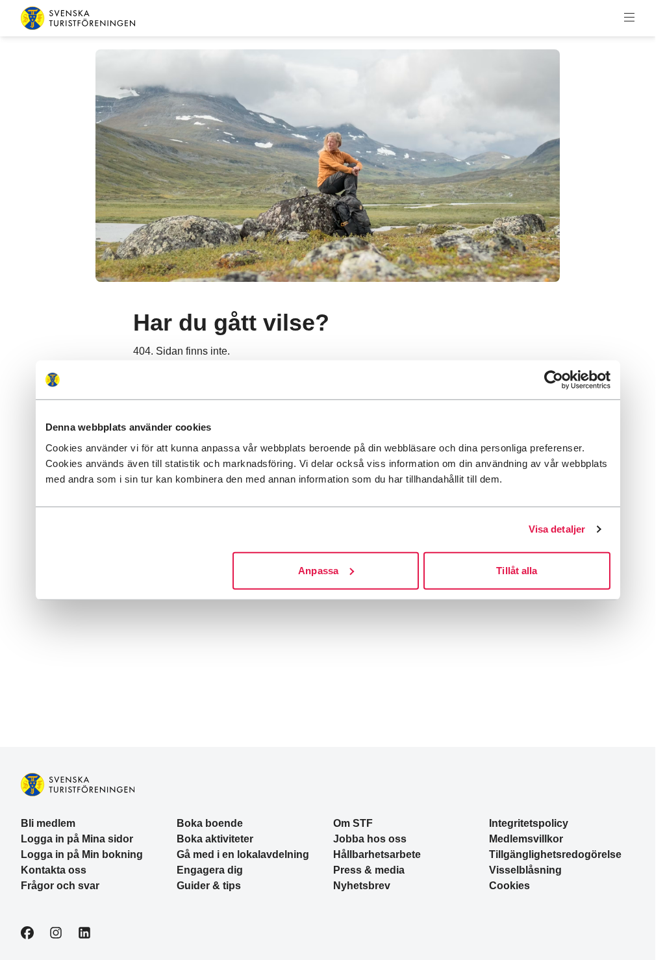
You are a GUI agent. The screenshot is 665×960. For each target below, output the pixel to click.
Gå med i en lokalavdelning (243, 854)
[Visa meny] (629, 18)
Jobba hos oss (370, 838)
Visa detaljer (557, 529)
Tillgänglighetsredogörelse (555, 854)
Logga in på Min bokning (82, 854)
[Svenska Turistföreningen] (78, 18)
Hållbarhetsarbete (377, 854)
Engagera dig (210, 870)
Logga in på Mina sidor (77, 838)
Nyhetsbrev (361, 885)
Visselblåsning (525, 870)
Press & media (369, 870)
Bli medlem (48, 823)
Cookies (509, 885)
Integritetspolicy (528, 823)
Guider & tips (209, 885)
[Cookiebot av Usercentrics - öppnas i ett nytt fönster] (553, 380)
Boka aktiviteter (215, 838)
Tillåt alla (516, 569)
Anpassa (318, 569)
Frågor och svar (60, 885)
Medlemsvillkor (526, 838)
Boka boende (210, 823)
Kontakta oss (53, 870)
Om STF (353, 823)
